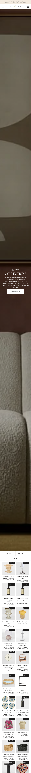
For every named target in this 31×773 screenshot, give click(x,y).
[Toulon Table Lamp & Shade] (8, 635)
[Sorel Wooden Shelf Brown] (22, 657)
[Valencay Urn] (22, 613)
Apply (15, 558)
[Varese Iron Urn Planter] (8, 613)
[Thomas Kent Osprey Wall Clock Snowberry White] (8, 657)
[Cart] (28, 7)
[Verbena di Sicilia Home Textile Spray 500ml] (8, 589)
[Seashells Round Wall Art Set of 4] (8, 702)
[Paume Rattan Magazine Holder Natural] (8, 746)
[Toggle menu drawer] (3, 7)
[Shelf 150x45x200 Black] (22, 680)
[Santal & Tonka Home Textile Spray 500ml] (22, 702)
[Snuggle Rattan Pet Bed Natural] (8, 680)
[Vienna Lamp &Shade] (22, 568)
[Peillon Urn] (22, 724)
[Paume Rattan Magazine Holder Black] (22, 746)
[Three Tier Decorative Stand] (22, 635)
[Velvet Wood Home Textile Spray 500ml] (22, 589)
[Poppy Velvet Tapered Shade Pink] (8, 724)
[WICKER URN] (8, 568)
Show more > (15, 291)
